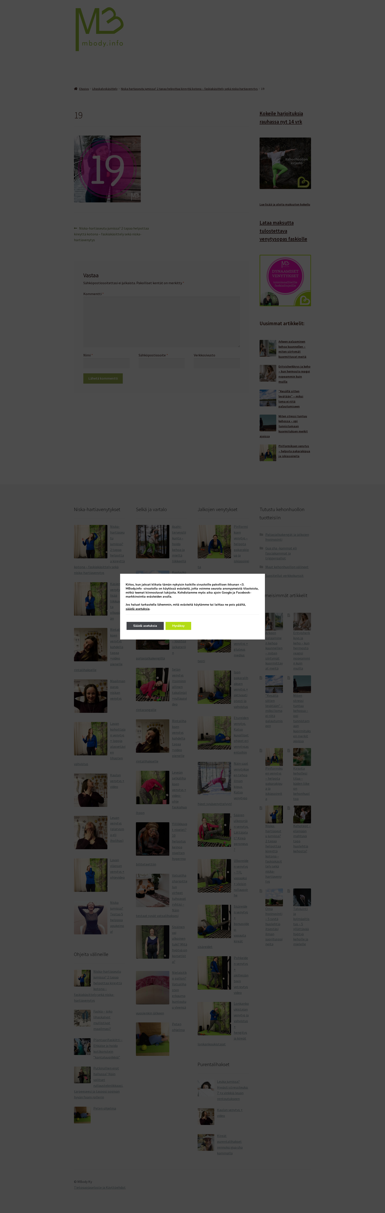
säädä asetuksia (137, 609)
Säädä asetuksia (145, 626)
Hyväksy (178, 626)
